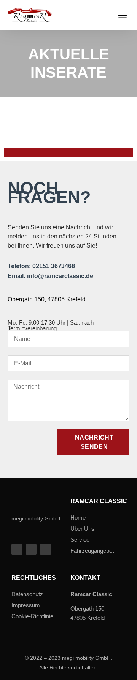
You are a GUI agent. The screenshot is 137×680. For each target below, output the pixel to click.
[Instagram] (45, 549)
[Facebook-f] (16, 549)
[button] (122, 14)
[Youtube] (31, 549)
